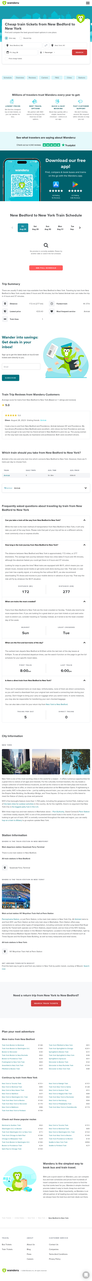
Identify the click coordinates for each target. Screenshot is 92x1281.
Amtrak (43, 420)
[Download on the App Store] (56, 184)
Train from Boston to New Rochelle (15, 1055)
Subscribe (10, 378)
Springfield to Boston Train (59, 1052)
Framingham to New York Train (13, 1062)
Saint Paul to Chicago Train (12, 1149)
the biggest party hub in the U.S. (25, 807)
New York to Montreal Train (12, 1087)
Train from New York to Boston (13, 1100)
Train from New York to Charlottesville (63, 1107)
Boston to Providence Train (12, 1059)
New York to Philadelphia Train (60, 1104)
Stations (81, 78)
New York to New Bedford (57, 704)
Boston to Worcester (9, 1052)
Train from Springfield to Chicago (61, 1048)
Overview (20, 78)
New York (31, 1218)
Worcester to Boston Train (58, 1062)
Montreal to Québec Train (11, 1125)
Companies (53, 1249)
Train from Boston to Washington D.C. (16, 1048)
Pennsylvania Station (10, 919)
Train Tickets (6, 1218)
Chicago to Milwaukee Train (12, 1139)
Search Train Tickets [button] (46, 1003)
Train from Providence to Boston (61, 1139)
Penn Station (84, 811)
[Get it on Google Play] (75, 184)
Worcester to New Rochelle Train (61, 1065)
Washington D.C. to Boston (12, 1129)
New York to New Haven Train (13, 1090)
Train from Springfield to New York (61, 1055)
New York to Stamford (10, 1094)
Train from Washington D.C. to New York (17, 1132)
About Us (31, 1244)
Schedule (8, 78)
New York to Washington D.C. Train (15, 1097)
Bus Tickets (7, 1244)
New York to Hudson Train (58, 1090)
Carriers (44, 78)
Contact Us (53, 1244)
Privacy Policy (54, 1259)
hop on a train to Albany (12, 820)
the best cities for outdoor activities (19, 804)
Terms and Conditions (58, 1254)
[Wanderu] (10, 3)
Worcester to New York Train (59, 1069)
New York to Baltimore (10, 1107)
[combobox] (23, 45)
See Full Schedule (46, 268)
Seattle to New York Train (58, 1142)
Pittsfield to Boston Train (11, 1069)
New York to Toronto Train (11, 1083)
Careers (30, 1259)
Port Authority (58, 811)
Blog (29, 1249)
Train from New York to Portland (14, 1110)
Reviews (32, 78)
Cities (69, 78)
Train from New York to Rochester (61, 1097)
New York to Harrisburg (57, 1100)
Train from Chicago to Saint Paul (13, 1135)
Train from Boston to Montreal (13, 1045)
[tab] (12, 39)
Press (29, 1254)
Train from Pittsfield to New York (61, 1045)
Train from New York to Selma (60, 1087)
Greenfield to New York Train (12, 1065)
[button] (88, 3)
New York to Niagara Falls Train (60, 1094)
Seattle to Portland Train (57, 1145)
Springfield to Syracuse (57, 1059)
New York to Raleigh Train (58, 1083)
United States (19, 1218)
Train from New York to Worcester (14, 1104)
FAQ (57, 78)
